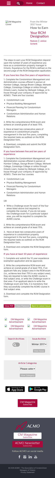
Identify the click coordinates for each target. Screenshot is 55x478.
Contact (41, 3)
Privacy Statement (27, 472)
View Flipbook (22, 306)
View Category (27, 375)
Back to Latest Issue (41, 306)
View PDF (9, 306)
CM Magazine (27, 403)
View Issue (39, 351)
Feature (33, 41)
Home (29, 3)
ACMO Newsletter (27, 444)
